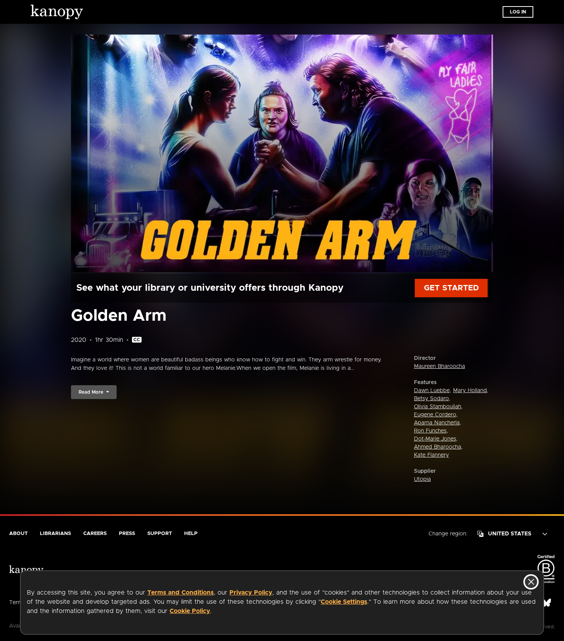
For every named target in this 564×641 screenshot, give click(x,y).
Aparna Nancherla (437, 423)
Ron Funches (430, 431)
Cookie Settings (344, 602)
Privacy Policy (250, 593)
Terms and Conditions (180, 593)
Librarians (55, 533)
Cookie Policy (190, 611)
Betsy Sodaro (431, 398)
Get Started (451, 288)
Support (159, 533)
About (18, 533)
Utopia (422, 479)
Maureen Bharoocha (439, 366)
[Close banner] (531, 582)
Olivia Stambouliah (437, 406)
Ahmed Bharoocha (437, 447)
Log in (518, 12)
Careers (95, 533)
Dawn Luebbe (432, 390)
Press (127, 533)
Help (191, 533)
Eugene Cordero (435, 414)
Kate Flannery (431, 455)
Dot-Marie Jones (435, 439)
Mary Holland (470, 390)
